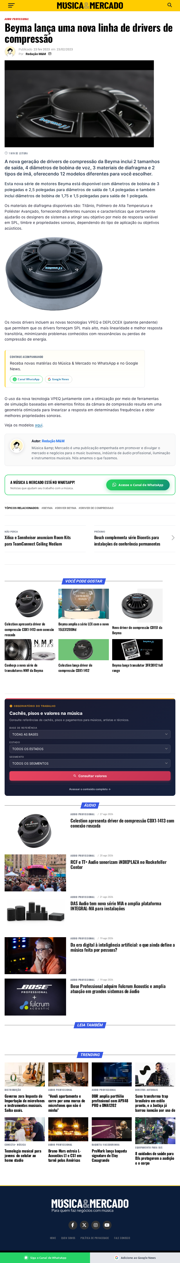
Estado (14, 742)
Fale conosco (122, 1238)
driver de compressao (96, 508)
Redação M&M (36, 54)
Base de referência (23, 728)
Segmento (16, 757)
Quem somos (68, 1238)
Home (53, 1238)
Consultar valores (92, 776)
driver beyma (66, 508)
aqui (38, 425)
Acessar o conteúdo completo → (90, 789)
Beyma (48, 508)
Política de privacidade (95, 1238)
